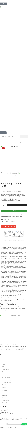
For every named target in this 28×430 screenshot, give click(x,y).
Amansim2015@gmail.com (6, 409)
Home (2, 142)
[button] (3, 4)
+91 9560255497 (4, 412)
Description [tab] (4, 244)
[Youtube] (7, 354)
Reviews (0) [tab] (11, 244)
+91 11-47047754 (4, 410)
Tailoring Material (8, 142)
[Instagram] (4, 354)
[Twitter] (2, 354)
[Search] (24, 136)
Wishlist (9, 216)
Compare (10, 213)
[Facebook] (0, 354)
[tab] (4, 244)
